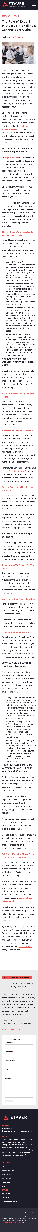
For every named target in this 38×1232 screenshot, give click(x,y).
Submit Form (8, 1101)
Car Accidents (18, 37)
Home (4, 1166)
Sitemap (5, 1186)
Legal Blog (6, 1182)
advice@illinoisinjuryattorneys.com (17, 1024)
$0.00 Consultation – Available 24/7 (17, 977)
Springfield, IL (7, 1193)
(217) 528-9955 (25, 946)
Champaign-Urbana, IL (10, 1202)
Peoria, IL (5, 1197)
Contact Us (6, 1178)
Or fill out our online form (13, 1029)
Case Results (7, 1174)
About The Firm (8, 1170)
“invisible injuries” (17, 471)
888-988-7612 (9, 1020)
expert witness (12, 158)
